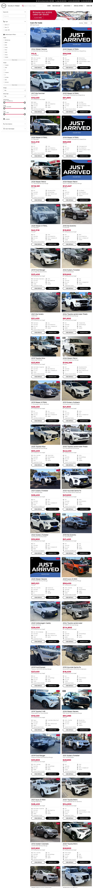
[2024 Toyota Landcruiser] (77, 611)
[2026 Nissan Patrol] (45, 170)
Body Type (6, 93)
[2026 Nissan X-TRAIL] (45, 126)
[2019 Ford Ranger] (45, 258)
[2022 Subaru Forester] (77, 258)
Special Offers (78, 5)
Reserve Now (52, 67)
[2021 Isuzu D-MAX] (45, 788)
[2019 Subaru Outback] (77, 390)
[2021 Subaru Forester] (45, 479)
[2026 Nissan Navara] (77, 699)
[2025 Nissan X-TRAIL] (77, 37)
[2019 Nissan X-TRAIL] (45, 390)
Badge (5, 87)
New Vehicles (56, 5)
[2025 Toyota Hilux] (45, 435)
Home (49, 5)
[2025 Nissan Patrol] (77, 876)
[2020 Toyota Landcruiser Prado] (77, 435)
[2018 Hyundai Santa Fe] (77, 655)
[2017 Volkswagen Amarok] (45, 876)
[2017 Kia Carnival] (45, 81)
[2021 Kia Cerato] (45, 302)
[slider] (4, 102)
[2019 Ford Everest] (45, 655)
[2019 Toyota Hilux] (45, 346)
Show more (14, 60)
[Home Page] (3, 6)
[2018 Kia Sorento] (77, 214)
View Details (38, 67)
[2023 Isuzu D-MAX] (77, 567)
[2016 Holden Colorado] (45, 832)
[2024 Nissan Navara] (45, 37)
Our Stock (67, 5)
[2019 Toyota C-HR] (45, 699)
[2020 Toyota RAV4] (77, 788)
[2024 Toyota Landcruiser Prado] (77, 302)
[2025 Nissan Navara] (45, 567)
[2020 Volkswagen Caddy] (45, 611)
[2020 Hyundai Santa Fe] (77, 479)
